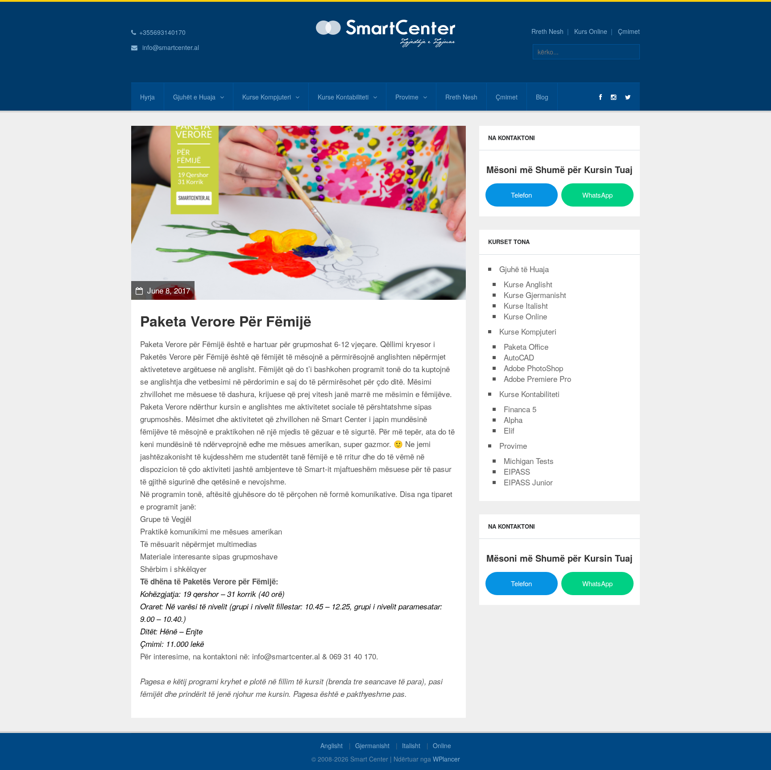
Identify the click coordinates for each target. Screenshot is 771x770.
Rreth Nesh (547, 31)
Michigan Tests (529, 460)
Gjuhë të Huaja (524, 268)
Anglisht (331, 745)
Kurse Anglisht (528, 284)
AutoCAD (519, 357)
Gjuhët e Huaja (194, 96)
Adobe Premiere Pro (537, 378)
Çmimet (629, 31)
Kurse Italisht (526, 305)
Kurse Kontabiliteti (343, 96)
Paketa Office (526, 346)
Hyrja (147, 96)
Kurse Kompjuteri (266, 96)
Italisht (411, 745)
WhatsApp (597, 194)
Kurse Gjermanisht (535, 294)
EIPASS (517, 471)
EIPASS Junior (528, 482)
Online (442, 745)
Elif (509, 430)
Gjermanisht (372, 745)
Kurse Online (525, 316)
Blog (542, 96)
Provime (407, 96)
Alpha (513, 419)
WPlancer (446, 758)
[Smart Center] (385, 32)
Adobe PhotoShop (533, 367)
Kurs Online (590, 31)
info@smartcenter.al (170, 47)
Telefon (521, 194)
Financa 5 (520, 408)
